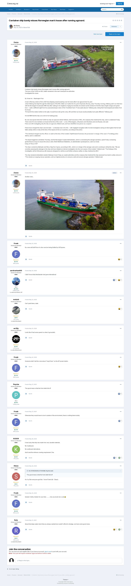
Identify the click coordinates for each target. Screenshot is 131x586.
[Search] (122, 9)
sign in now (48, 551)
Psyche (16, 384)
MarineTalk (26, 27)
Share (105, 26)
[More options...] (120, 42)
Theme (65, 579)
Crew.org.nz (12, 3)
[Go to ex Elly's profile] (16, 339)
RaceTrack (35, 9)
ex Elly (16, 328)
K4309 (16, 439)
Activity (18, 9)
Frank (16, 243)
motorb (16, 299)
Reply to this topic (114, 34)
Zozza (18, 25)
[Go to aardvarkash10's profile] (16, 281)
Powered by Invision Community (65, 583)
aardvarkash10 (16, 270)
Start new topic (98, 34)
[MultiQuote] (26, 166)
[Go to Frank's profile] (16, 254)
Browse (26, 9)
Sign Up (120, 3)
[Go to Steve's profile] (16, 476)
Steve (16, 466)
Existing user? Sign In (107, 3)
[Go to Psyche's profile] (16, 395)
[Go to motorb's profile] (16, 310)
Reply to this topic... (24, 560)
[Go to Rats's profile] (16, 531)
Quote (30, 165)
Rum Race (54, 9)
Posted (31, 42)
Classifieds (45, 9)
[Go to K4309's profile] (16, 449)
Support (71, 9)
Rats (16, 520)
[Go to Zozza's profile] (11, 27)
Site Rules (62, 9)
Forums (11, 9)
